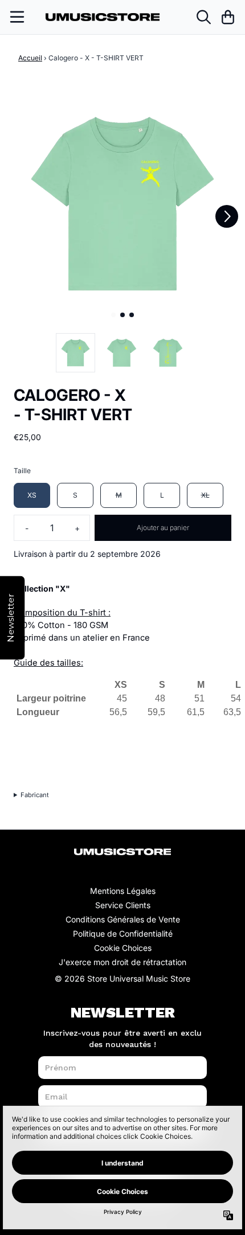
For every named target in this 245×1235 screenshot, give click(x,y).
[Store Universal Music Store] (103, 17)
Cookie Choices (123, 948)
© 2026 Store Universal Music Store (122, 978)
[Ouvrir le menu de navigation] (17, 17)
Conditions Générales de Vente (123, 919)
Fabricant (35, 795)
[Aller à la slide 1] (113, 315)
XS (31, 495)
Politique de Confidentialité (123, 933)
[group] (75, 352)
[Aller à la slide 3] (131, 315)
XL (205, 495)
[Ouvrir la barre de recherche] (203, 17)
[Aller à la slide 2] (122, 315)
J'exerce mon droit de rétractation (122, 962)
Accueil (30, 58)
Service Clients (122, 905)
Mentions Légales (123, 891)
